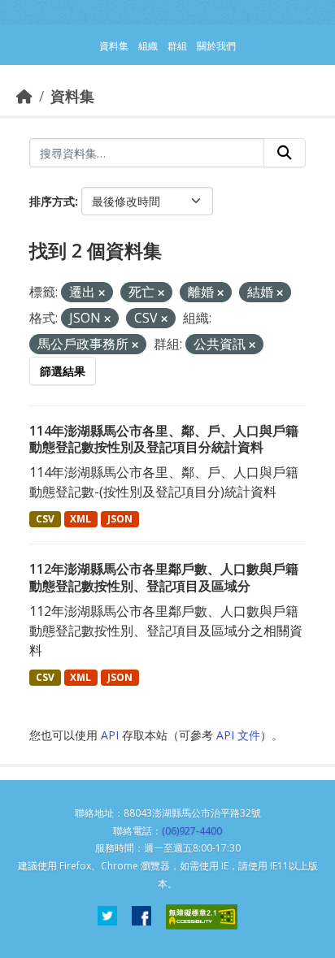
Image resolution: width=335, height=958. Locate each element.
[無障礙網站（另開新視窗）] (201, 917)
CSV (45, 519)
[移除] (101, 293)
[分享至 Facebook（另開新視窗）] (141, 917)
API (110, 735)
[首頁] (24, 96)
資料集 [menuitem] (113, 46)
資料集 (72, 96)
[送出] (284, 152)
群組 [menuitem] (177, 46)
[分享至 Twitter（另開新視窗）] (107, 917)
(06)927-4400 (192, 831)
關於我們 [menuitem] (216, 46)
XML (80, 519)
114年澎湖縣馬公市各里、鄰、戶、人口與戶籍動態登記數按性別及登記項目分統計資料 (163, 439)
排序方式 (52, 201)
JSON (120, 519)
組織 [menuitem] (148, 46)
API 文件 (238, 735)
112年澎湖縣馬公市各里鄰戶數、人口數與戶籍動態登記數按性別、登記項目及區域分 (163, 577)
